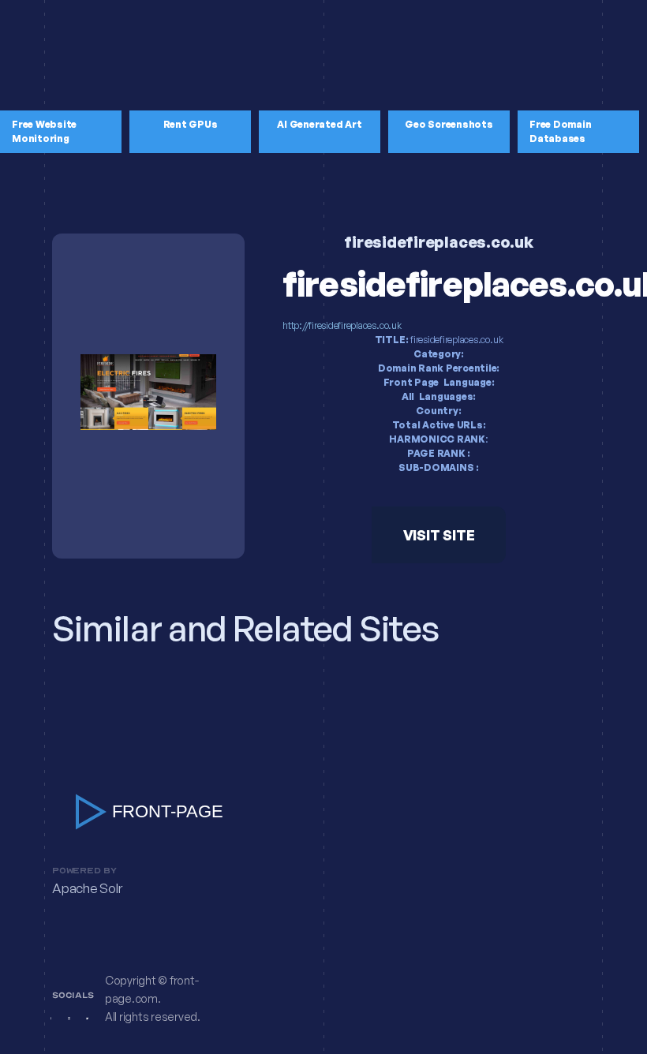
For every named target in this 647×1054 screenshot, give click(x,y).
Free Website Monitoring (44, 131)
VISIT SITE (439, 535)
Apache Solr (87, 888)
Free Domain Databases (560, 131)
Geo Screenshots (448, 124)
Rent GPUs (190, 124)
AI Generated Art (319, 124)
